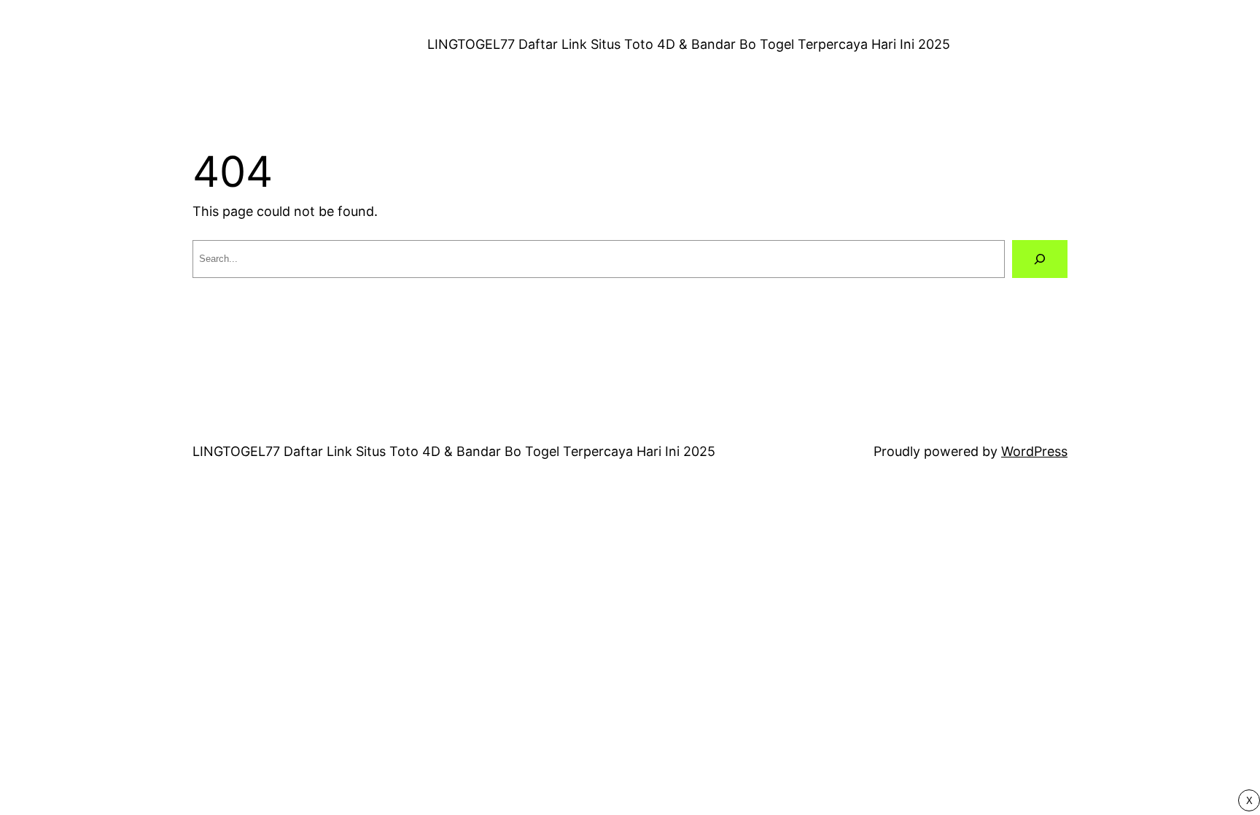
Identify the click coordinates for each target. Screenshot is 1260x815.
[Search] (1040, 259)
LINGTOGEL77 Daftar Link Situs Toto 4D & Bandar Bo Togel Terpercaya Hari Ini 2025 (688, 44)
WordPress (1034, 451)
